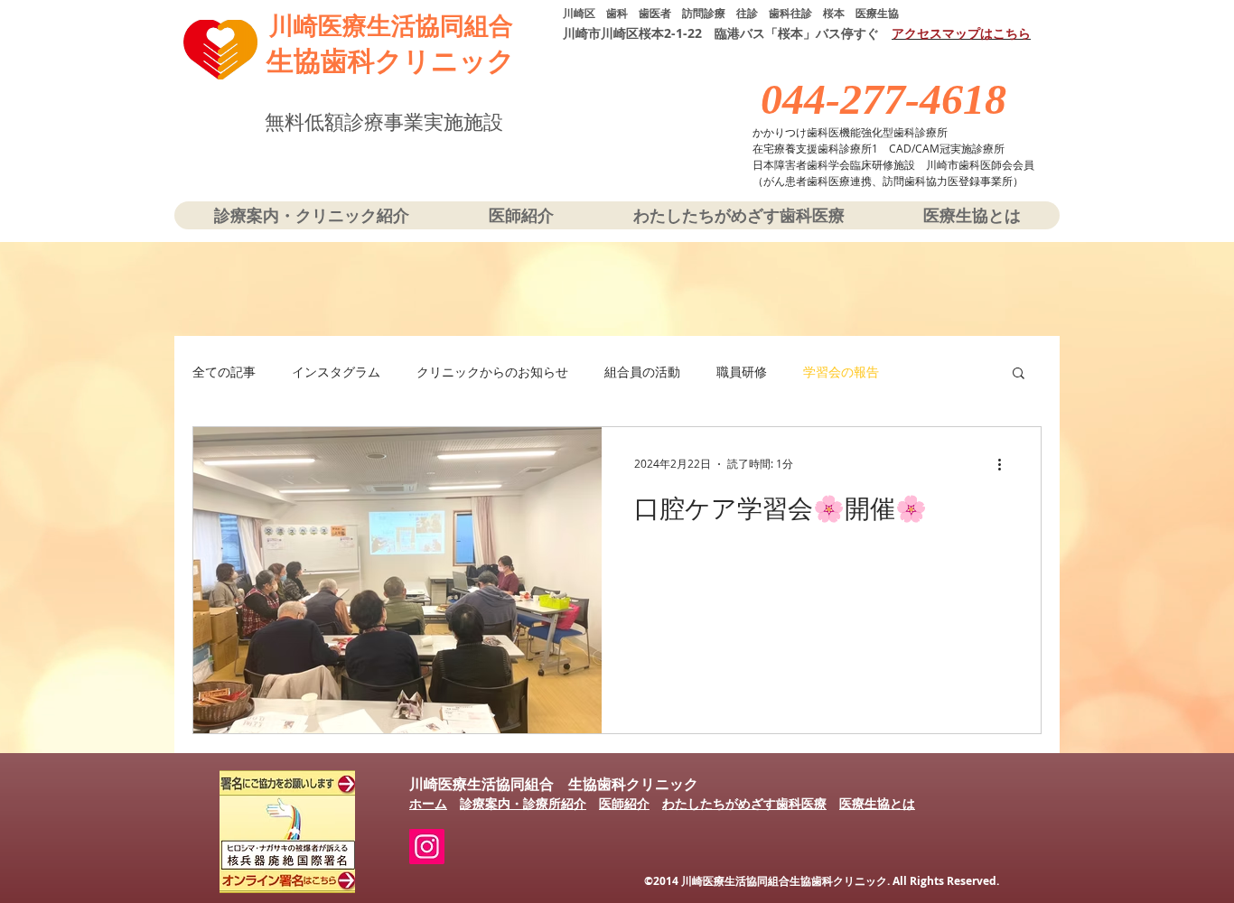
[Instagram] (426, 846)
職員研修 (741, 371)
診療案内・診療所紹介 (523, 803)
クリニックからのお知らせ (492, 371)
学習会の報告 (841, 371)
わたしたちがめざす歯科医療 (744, 803)
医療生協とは (877, 803)
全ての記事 (224, 371)
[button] (1018, 374)
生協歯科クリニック (390, 61)
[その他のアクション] (1005, 464)
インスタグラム (336, 371)
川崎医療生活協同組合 (391, 26)
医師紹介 (624, 803)
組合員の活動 (642, 371)
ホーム (428, 803)
